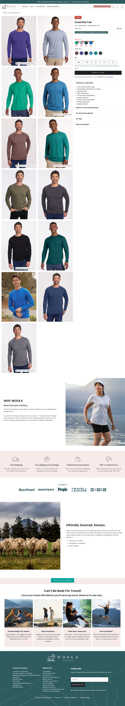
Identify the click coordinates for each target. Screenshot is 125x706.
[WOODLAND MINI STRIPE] (95, 53)
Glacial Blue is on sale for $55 (91, 42)
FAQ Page (16, 677)
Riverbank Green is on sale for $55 (86, 42)
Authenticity (17, 685)
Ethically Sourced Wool (50, 681)
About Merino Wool (49, 673)
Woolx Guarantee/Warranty (22, 683)
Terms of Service (70, 698)
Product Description (84, 113)
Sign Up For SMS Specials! (51, 677)
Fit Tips (79, 119)
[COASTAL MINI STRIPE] (91, 53)
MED (87, 62)
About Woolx (47, 675)
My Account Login (48, 685)
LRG (96, 62)
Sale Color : (78, 39)
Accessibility (47, 671)
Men (32, 6)
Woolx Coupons (48, 683)
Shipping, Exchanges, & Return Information (27, 675)
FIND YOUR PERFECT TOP (102, 6)
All (9, 13)
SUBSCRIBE (78, 685)
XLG (104, 62)
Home (5, 13)
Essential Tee (15, 13)
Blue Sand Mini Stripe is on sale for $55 (81, 42)
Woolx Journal (47, 679)
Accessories (40, 6)
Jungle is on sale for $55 (76, 42)
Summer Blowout (53, 6)
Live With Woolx (18, 687)
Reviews (78, 29)
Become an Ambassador (51, 691)
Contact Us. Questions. (20, 671)
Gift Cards (16, 681)
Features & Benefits (84, 83)
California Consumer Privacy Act (53, 689)
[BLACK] (86, 53)
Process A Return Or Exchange (23, 673)
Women (25, 6)
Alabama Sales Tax (49, 687)
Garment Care (17, 679)
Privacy (58, 698)
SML (78, 62)
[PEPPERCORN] (76, 53)
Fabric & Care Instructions (87, 107)
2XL (113, 62)
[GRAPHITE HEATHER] (100, 53)
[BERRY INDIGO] (81, 53)
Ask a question (82, 124)
